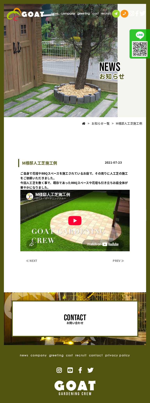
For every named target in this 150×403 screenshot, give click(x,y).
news (54, 13)
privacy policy (117, 355)
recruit (106, 13)
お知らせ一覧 (101, 123)
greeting (83, 13)
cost (95, 13)
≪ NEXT (31, 261)
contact (143, 215)
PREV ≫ (118, 261)
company (68, 13)
